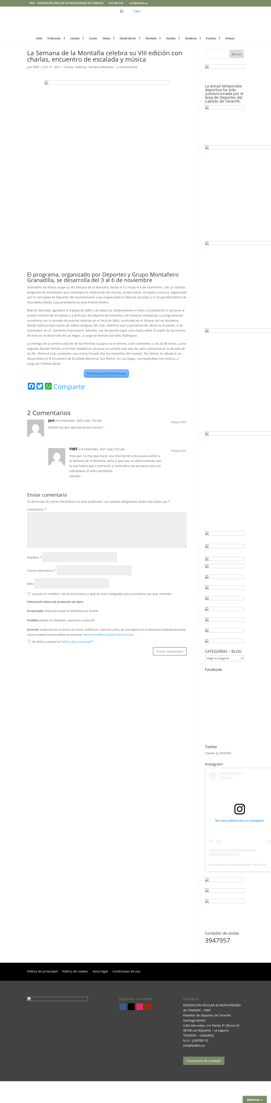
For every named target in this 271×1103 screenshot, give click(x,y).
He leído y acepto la (63, 642)
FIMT (36, 67)
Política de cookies (75, 971)
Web (30, 584)
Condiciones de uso (126, 971)
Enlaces (229, 39)
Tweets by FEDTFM (218, 753)
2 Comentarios (127, 67)
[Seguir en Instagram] (139, 1006)
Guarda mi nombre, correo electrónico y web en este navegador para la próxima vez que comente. (102, 594)
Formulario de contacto (204, 1061)
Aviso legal (100, 971)
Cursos (93, 39)
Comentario (36, 509)
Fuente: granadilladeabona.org (106, 373)
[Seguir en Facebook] (122, 1006)
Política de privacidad (76, 642)
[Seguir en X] (131, 1006)
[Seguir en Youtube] (148, 1006)
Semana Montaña (100, 67)
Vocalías (171, 39)
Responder (179, 422)
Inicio (39, 39)
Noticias (81, 67)
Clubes (69, 67)
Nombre (34, 557)
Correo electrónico (41, 571)
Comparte (69, 386)
